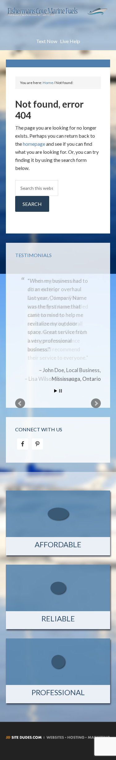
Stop (60, 391)
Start (55, 391)
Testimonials (33, 255)
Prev (20, 403)
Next (96, 403)
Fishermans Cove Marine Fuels (58, 21)
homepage (34, 144)
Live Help (70, 41)
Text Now (46, 41)
